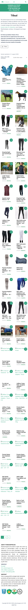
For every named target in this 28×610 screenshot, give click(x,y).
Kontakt (3, 566)
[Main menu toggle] (14, 1)
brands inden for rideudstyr (8, 27)
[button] (25, 2)
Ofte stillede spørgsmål (7, 570)
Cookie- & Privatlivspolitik (8, 571)
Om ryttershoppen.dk (7, 568)
